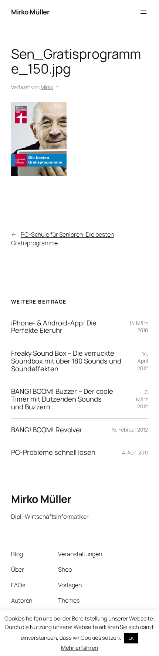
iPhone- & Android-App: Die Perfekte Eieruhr (53, 326)
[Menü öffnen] (143, 12)
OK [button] (131, 638)
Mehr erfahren (79, 648)
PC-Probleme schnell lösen (53, 452)
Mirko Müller (30, 12)
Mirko (47, 87)
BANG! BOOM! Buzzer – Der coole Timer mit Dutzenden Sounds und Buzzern (62, 399)
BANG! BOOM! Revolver (46, 430)
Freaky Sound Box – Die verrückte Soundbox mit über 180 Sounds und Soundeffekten (66, 360)
